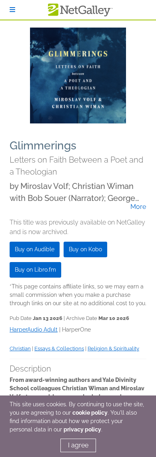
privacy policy (82, 429)
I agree (78, 445)
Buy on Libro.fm (35, 269)
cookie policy (90, 412)
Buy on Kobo (85, 249)
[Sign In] (12, 10)
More (138, 207)
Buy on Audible (34, 249)
